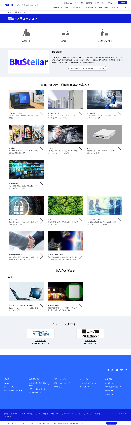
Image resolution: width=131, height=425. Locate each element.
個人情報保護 (74, 423)
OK (110, 423)
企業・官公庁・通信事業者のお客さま (38, 384)
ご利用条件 (97, 414)
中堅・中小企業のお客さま (37, 389)
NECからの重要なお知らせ (12, 390)
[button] (56, 7)
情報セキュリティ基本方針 (85, 414)
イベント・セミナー (10, 387)
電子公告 (6, 414)
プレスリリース (8, 383)
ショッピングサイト (103, 41)
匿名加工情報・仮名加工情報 (46, 414)
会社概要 (107, 383)
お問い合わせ (7, 416)
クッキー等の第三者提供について (28, 414)
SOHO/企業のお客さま (86, 383)
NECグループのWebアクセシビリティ (66, 414)
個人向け (64, 41)
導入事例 (57, 387)
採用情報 (107, 394)
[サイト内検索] (125, 7)
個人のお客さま (33, 393)
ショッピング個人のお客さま (90, 342)
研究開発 (107, 390)
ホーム (9, 12)
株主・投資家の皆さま (111, 387)
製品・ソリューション (61, 383)
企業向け (25, 41)
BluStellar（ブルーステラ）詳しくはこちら (86, 68)
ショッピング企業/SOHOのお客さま (41, 342)
